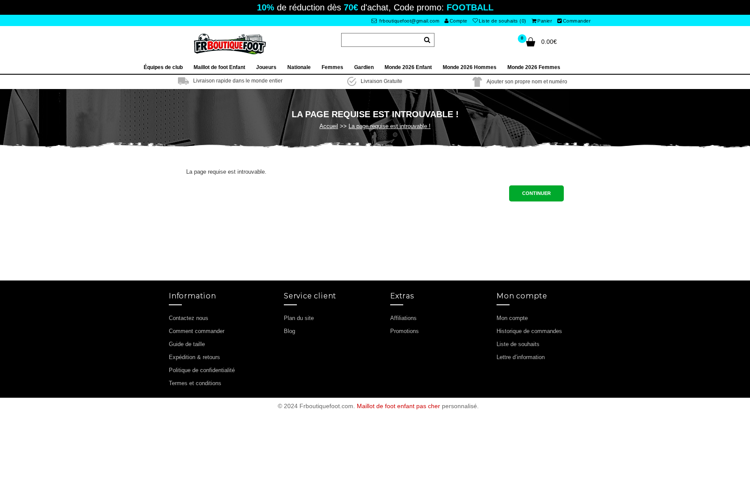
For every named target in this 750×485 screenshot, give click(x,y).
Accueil (328, 126)
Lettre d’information (521, 357)
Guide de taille (187, 344)
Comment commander (196, 331)
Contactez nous (188, 318)
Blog (289, 331)
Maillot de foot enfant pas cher (398, 406)
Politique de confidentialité (202, 370)
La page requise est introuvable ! (390, 126)
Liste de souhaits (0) (502, 20)
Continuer (536, 193)
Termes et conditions (195, 383)
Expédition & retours (194, 357)
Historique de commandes (529, 331)
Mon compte (512, 318)
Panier (544, 20)
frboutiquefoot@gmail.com (409, 20)
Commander (577, 20)
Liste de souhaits (518, 344)
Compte (458, 20)
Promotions (404, 331)
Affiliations (403, 318)
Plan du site (299, 318)
